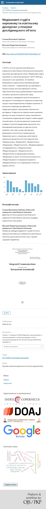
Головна (5, 8)
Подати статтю (10, 484)
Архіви (13, 8)
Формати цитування (11, 346)
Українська (8, 383)
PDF (7, 313)
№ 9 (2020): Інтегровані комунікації (14, 10)
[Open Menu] (2, 2)
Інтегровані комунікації (15, 2)
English (6, 380)
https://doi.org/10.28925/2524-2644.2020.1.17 (23, 54)
